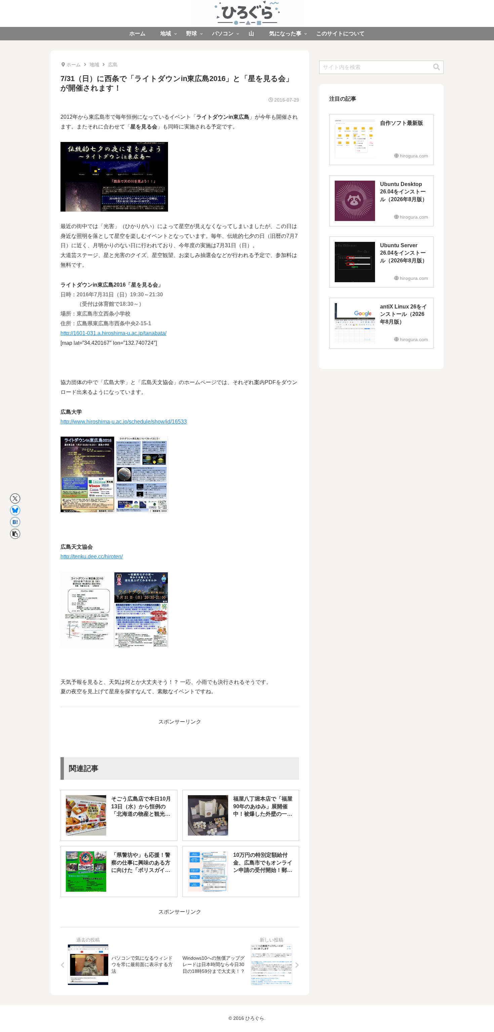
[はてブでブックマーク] (15, 522)
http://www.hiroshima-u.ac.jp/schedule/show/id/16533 (123, 422)
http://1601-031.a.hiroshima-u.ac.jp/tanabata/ (113, 333)
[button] (15, 534)
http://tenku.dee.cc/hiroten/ (91, 556)
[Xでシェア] (15, 498)
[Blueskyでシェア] (15, 510)
